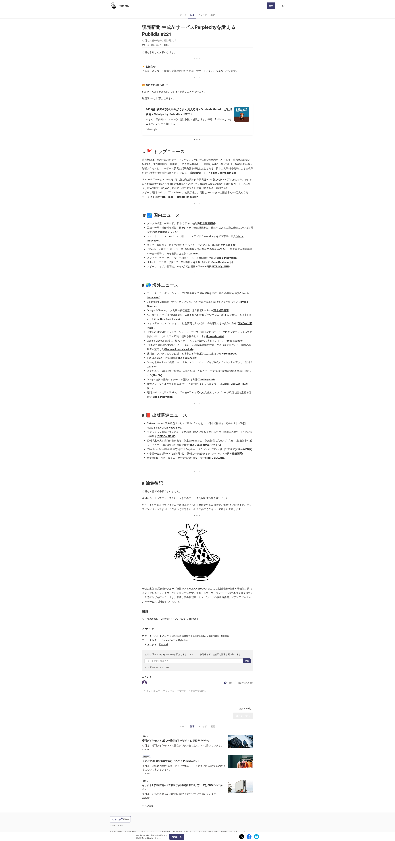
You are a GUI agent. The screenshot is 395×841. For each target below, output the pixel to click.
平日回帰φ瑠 (197, 635)
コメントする (243, 715)
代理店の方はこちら (229, 832)
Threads (193, 618)
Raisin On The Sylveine (175, 640)
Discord (163, 644)
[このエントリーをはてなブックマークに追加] (256, 836)
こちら (166, 667)
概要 (213, 14)
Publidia (123, 6)
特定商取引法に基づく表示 (171, 832)
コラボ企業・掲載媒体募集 (208, 832)
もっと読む (148, 805)
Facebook (152, 618)
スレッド (202, 14)
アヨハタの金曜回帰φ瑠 (175, 635)
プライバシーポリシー (148, 832)
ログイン (281, 5)
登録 (271, 5)
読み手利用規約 (131, 832)
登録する (177, 836)
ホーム (183, 14)
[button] (144, 682)
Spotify (146, 91)
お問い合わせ (189, 832)
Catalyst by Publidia (218, 635)
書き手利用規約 (116, 832)
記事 (192, 14)
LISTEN (174, 91)
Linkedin (165, 618)
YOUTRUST (180, 618)
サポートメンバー (206, 70)
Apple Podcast (160, 91)
